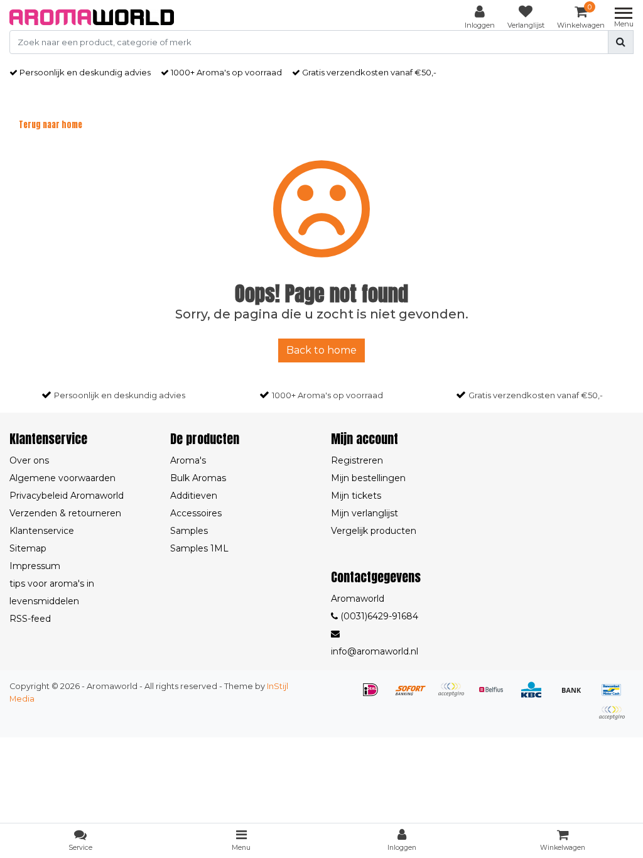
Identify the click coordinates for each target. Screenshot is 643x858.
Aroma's (188, 460)
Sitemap (27, 548)
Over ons (29, 460)
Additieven (193, 495)
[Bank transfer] (576, 696)
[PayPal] (615, 719)
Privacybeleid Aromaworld (66, 495)
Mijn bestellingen (368, 478)
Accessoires (196, 513)
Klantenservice (41, 530)
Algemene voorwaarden (62, 478)
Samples (189, 530)
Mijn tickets (356, 495)
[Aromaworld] (91, 17)
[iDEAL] (375, 696)
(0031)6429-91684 (378, 616)
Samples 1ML (199, 548)
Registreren (357, 460)
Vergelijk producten (373, 530)
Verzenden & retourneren (65, 513)
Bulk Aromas (198, 478)
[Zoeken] (620, 42)
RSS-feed (30, 618)
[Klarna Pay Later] (455, 696)
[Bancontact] (615, 696)
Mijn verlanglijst (364, 513)
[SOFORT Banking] (415, 696)
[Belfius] (495, 696)
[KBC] (536, 696)
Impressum (34, 566)
